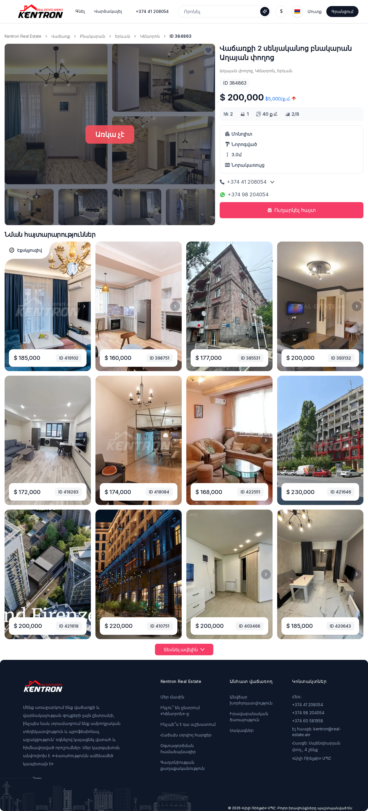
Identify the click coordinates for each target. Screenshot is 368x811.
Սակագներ (242, 730)
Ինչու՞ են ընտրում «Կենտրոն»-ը (180, 710)
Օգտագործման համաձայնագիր (178, 748)
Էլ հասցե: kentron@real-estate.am (316, 731)
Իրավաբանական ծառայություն (249, 716)
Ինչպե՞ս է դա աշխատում (188, 724)
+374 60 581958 (307, 720)
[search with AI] (264, 11)
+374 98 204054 (248, 194)
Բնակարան (92, 36)
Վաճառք (60, 36)
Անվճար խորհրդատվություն (251, 699)
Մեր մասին (172, 696)
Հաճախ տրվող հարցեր (186, 734)
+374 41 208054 (152, 11)
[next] (84, 306)
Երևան (122, 36)
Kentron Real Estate (23, 36)
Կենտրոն (150, 36)
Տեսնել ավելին (181, 649)
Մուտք (315, 11)
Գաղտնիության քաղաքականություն (182, 765)
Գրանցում (342, 11)
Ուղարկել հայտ (295, 210)
